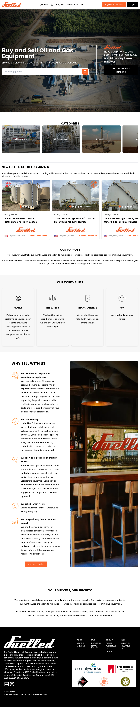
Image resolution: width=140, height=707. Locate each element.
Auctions (80, 643)
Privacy (109, 652)
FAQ (122, 649)
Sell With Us (125, 646)
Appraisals (81, 646)
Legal (108, 649)
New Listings (96, 643)
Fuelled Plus (111, 646)
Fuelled (109, 643)
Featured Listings (94, 647)
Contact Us (125, 643)
